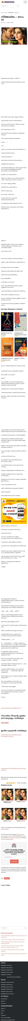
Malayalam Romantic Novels (7, 982)
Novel (6, 12)
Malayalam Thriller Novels (7, 989)
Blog (2, 1013)
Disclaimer (3, 1015)
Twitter (5, 839)
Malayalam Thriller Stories (7, 970)
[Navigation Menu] (25, 2)
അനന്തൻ (4, 723)
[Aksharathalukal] (8, 2)
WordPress (18, 977)
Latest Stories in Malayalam (14, 837)
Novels (18, 834)
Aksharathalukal (7, 933)
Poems (2, 836)
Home (2, 12)
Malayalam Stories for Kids (7, 972)
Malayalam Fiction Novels (7, 984)
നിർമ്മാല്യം (7, 878)
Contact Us (3, 1003)
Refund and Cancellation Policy (8, 1019)
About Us (3, 1001)
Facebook (11, 839)
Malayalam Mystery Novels (7, 986)
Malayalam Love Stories (6, 965)
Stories (22, 834)
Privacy (2, 1010)
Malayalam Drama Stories (7, 967)
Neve (8, 977)
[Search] (17, 6)
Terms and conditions (5, 1017)
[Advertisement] (14, 63)
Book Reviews (9, 836)
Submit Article (4, 998)
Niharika (4, 22)
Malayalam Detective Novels (7, 993)
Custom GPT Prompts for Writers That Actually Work (13, 939)
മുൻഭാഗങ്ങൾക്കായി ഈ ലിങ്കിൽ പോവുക (11, 708)
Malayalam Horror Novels (6, 991)
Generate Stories (5, 829)
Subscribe (14, 861)
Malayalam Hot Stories (6, 974)
